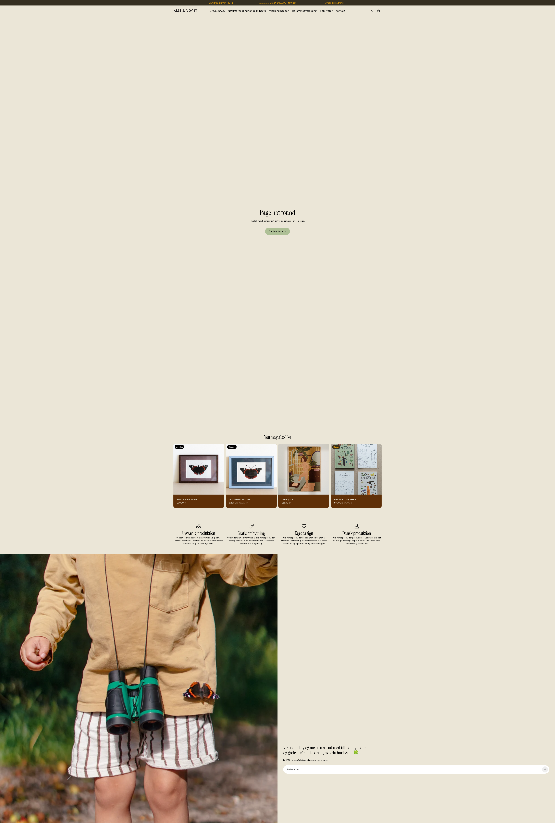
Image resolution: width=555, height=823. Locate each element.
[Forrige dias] (282, 469)
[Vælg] (324, 490)
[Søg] (372, 11)
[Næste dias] (324, 469)
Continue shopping (277, 231)
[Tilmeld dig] (545, 769)
